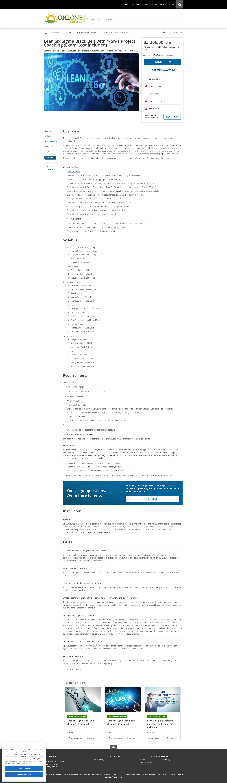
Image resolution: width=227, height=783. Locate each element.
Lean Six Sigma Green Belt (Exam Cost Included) (121, 722)
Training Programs (57, 32)
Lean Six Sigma (73, 171)
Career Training (98, 760)
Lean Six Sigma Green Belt (161, 475)
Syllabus (48, 136)
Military (142, 760)
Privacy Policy (117, 777)
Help (142, 765)
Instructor (49, 146)
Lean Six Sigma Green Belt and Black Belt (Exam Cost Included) (161, 724)
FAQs (47, 152)
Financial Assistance (147, 762)
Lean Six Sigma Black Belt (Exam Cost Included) (80, 722)
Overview (48, 131)
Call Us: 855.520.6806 (172, 32)
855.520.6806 (49, 169)
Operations (70, 32)
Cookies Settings (24, 774)
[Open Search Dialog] (179, 4)
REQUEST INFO (172, 116)
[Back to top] (113, 756)
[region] (24, 762)
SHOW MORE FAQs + (72, 669)
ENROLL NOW (162, 62)
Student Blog (165, 760)
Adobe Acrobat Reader (77, 416)
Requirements (51, 141)
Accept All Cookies (24, 768)
